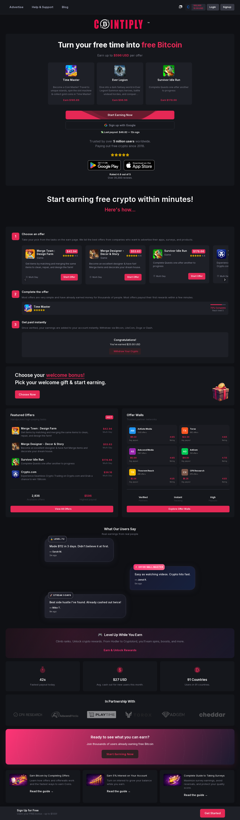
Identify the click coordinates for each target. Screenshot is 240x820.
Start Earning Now (120, 754)
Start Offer (69, 277)
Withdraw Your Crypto (125, 351)
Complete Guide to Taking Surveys (204, 775)
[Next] (224, 280)
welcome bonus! (65, 375)
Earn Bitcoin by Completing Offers (49, 775)
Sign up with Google (122, 125)
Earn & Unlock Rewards (120, 650)
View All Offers (62, 508)
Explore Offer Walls (179, 508)
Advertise (16, 7)
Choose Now (27, 394)
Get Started (213, 813)
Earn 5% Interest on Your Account (127, 775)
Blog (65, 7)
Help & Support (42, 7)
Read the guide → (41, 791)
